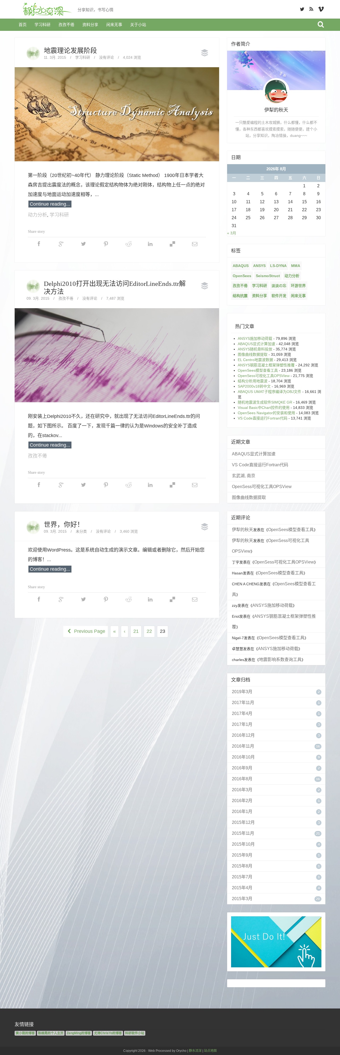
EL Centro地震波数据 (255, 360)
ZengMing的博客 (79, 1033)
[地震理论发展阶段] (117, 114)
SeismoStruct (268, 276)
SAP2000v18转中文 (254, 386)
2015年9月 (242, 855)
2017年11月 (243, 702)
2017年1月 (242, 724)
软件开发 (278, 296)
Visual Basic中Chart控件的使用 (264, 407)
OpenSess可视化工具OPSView (264, 376)
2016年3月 (242, 789)
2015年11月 (243, 833)
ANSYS (259, 266)
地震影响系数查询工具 (280, 659)
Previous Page (89, 631)
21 (136, 631)
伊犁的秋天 (242, 529)
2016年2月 (242, 800)
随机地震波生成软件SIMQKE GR (265, 402)
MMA (295, 266)
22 (149, 631)
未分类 (81, 531)
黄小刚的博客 (25, 1033)
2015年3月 (242, 898)
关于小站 (138, 24)
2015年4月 (242, 887)
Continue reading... (50, 204)
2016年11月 (243, 746)
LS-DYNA (278, 266)
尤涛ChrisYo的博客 (108, 1033)
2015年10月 (243, 844)
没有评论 (106, 57)
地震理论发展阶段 (70, 50)
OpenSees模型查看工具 (258, 370)
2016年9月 (242, 768)
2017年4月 (242, 713)
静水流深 (195, 1051)
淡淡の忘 (278, 285)
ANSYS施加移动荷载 (255, 338)
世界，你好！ (64, 524)
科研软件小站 (134, 1033)
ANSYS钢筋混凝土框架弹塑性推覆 (266, 365)
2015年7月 (242, 877)
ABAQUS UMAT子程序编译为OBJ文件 (269, 391)
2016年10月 (243, 757)
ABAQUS (241, 266)
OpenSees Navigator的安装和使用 (266, 413)
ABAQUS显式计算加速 (256, 344)
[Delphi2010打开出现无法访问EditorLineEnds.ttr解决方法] (117, 355)
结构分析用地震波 (252, 381)
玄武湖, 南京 (243, 475)
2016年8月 (242, 779)
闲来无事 (114, 24)
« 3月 (231, 233)
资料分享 (90, 24)
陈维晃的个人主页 (50, 1033)
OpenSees (242, 276)
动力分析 (37, 215)
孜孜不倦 (66, 24)
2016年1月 (242, 811)
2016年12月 (243, 735)
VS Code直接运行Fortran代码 (262, 418)
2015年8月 (242, 866)
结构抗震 (240, 296)
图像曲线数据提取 (252, 354)
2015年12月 (243, 822)
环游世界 (298, 285)
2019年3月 (242, 691)
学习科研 (42, 24)
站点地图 (210, 1051)
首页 (23, 24)
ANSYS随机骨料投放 (255, 349)
